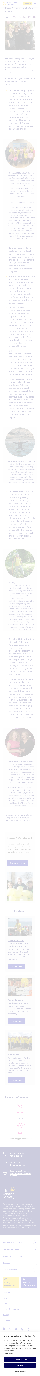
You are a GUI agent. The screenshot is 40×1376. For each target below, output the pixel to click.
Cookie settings (20, 1371)
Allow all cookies (20, 1360)
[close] (34, 1336)
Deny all (20, 1365)
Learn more (8, 1353)
